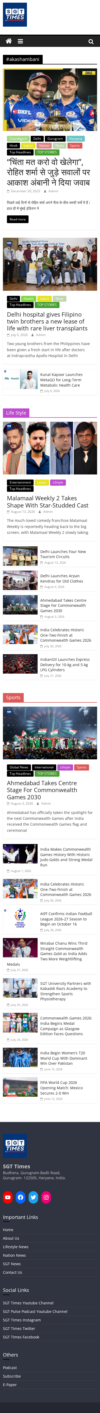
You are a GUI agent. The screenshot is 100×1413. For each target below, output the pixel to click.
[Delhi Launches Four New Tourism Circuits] (20, 549)
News (59, 145)
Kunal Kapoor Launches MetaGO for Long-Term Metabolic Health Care (61, 379)
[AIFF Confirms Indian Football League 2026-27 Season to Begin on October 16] (20, 911)
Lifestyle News (16, 1246)
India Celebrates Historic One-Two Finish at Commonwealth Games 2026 (65, 635)
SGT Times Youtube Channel (28, 1302)
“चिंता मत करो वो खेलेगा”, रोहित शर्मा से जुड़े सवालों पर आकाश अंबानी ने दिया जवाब (48, 172)
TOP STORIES (47, 152)
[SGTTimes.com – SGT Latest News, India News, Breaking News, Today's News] (9, 41)
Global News (19, 767)
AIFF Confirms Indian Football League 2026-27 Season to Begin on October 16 (66, 919)
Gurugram (55, 138)
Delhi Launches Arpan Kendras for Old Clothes (61, 578)
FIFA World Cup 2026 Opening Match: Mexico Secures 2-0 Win (61, 1087)
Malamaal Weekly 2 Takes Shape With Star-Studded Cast (48, 501)
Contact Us (12, 1272)
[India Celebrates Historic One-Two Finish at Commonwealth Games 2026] (20, 627)
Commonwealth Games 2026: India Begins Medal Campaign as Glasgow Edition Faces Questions (66, 1025)
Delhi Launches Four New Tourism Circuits (63, 554)
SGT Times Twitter (19, 1328)
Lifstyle (58, 482)
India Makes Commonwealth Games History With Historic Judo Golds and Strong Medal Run (66, 857)
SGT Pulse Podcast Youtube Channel (35, 1311)
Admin (53, 191)
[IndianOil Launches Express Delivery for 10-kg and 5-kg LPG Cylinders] (20, 657)
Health (29, 298)
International (44, 767)
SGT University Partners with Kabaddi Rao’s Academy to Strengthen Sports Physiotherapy (65, 991)
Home (8, 1229)
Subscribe (12, 1376)
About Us (11, 1238)
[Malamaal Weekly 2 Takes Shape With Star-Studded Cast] (50, 424)
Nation (44, 145)
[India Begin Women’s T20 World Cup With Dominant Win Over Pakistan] (20, 1050)
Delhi (37, 138)
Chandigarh (18, 138)
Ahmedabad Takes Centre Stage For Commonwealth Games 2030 (63, 605)
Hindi (13, 145)
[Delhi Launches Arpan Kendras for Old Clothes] (20, 573)
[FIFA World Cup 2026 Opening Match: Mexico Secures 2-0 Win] (20, 1080)
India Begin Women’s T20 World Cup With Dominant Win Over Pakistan (63, 1058)
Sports (75, 145)
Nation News (14, 1255)
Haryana (75, 138)
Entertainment (20, 482)
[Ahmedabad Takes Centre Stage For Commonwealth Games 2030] (20, 597)
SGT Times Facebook (21, 1337)
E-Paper (10, 1384)
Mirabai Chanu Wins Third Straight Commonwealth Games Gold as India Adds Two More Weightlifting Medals (47, 953)
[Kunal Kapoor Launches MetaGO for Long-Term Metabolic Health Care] (20, 372)
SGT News (12, 1263)
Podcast (10, 1367)
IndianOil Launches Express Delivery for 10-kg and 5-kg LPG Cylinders (65, 664)
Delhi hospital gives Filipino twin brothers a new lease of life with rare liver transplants (47, 321)
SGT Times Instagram (22, 1319)
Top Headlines (20, 152)
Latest (28, 145)
